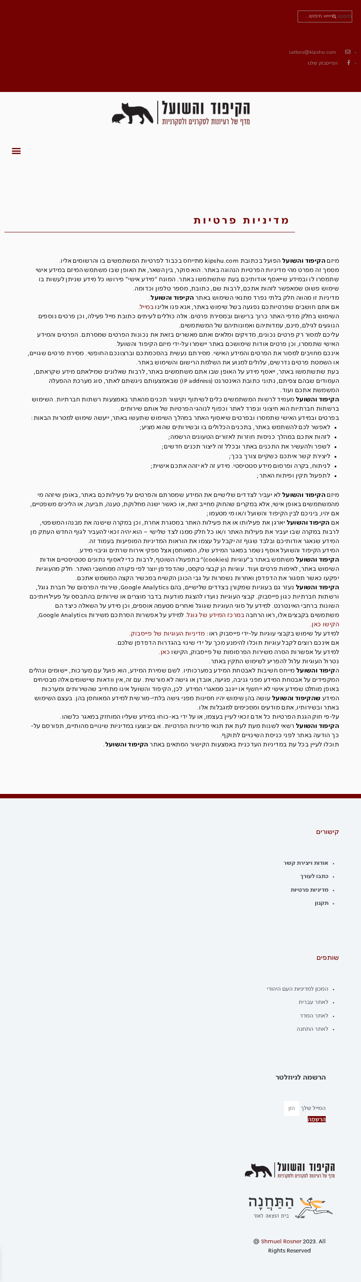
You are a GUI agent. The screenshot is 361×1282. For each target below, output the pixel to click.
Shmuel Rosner (281, 1241)
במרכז (235, 615)
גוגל (192, 615)
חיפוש (345, 16)
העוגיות (173, 634)
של (203, 615)
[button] (16, 150)
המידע (217, 615)
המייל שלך (312, 1108)
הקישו (331, 624)
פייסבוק (141, 634)
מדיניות (195, 634)
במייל (147, 307)
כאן (316, 624)
